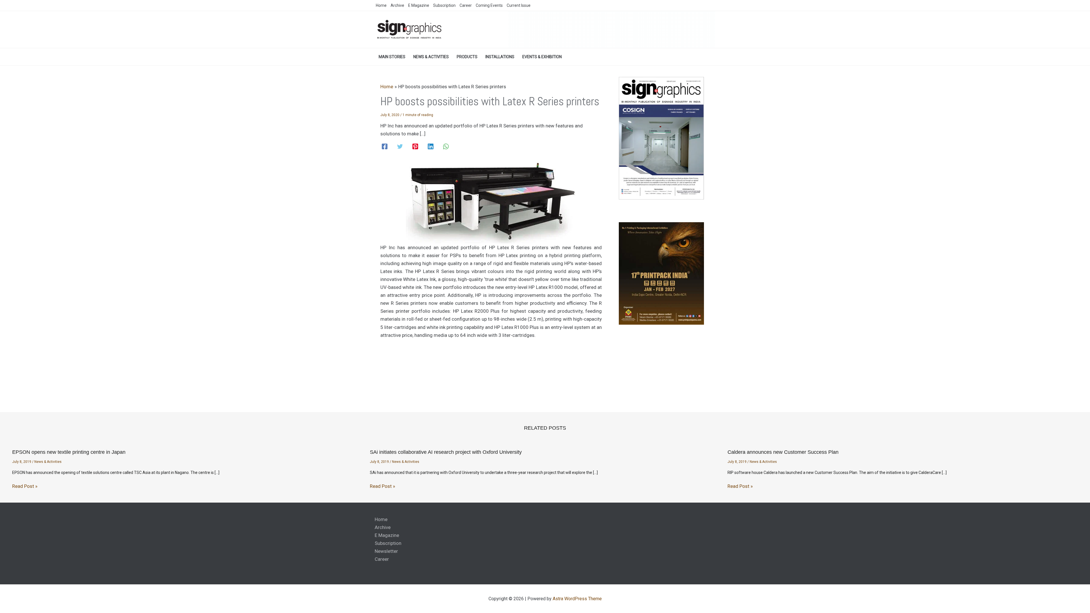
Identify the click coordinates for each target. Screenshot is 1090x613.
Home (381, 519)
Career (382, 559)
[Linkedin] (430, 146)
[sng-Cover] (661, 137)
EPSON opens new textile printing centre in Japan (68, 452)
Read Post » (24, 486)
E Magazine (387, 535)
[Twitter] (400, 146)
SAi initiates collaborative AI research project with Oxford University (446, 452)
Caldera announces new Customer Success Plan (783, 452)
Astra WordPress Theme (577, 598)
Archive (383, 527)
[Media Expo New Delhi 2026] (611, 29)
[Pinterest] (415, 146)
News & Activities (48, 462)
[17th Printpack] (661, 273)
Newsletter (386, 551)
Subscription (388, 543)
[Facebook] (384, 146)
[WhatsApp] (446, 146)
